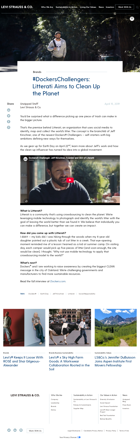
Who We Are (47, 7)
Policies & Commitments (82, 405)
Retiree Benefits (106, 419)
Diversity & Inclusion (107, 399)
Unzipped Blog (126, 400)
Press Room (127, 405)
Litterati (71, 294)
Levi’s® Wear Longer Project (107, 411)
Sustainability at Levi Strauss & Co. (85, 400)
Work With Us (124, 7)
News (101, 7)
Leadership (55, 403)
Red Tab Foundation (107, 415)
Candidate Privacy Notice (93, 431)
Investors (110, 7)
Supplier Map (79, 408)
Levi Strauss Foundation (109, 406)
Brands (37, 71)
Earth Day (44, 294)
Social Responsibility (87, 294)
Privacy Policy (111, 431)
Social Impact (105, 403)
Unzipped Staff (29, 103)
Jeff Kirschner (58, 294)
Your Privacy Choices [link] (68, 437)
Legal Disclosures (74, 431)
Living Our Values (88, 7)
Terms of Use (124, 431)
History (53, 410)
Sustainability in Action (66, 7)
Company (54, 399)
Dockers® (32, 294)
